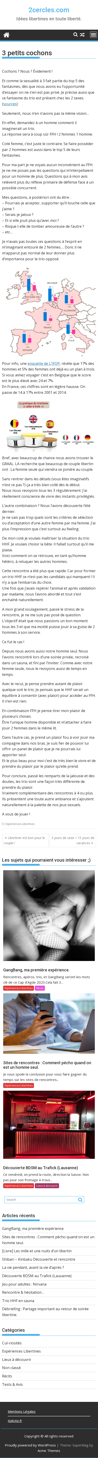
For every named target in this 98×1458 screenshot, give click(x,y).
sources (10, 103)
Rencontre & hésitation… (23, 1292)
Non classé (11, 1367)
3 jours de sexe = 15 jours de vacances (73, 840)
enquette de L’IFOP (44, 363)
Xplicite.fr (15, 1420)
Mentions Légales (22, 1411)
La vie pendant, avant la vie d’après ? (33, 1267)
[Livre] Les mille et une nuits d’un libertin (37, 1250)
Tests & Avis (12, 1384)
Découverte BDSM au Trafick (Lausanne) (37, 1275)
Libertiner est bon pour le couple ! (24, 840)
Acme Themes (49, 1450)
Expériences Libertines (20, 824)
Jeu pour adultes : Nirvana (24, 1284)
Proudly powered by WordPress (30, 1445)
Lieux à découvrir (47, 1185)
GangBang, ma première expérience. (33, 1228)
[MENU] (93, 34)
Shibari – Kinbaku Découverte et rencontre (38, 1259)
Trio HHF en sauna (18, 1300)
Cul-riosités (12, 1343)
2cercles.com (48, 10)
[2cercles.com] (6, 34)
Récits (40, 988)
